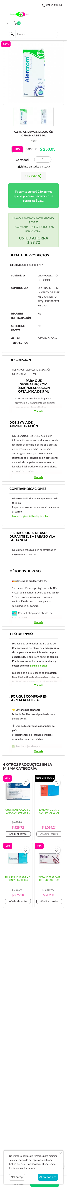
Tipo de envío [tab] (21, 634)
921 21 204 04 (54, 5)
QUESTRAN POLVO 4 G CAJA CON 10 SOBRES (17, 811)
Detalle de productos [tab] (29, 255)
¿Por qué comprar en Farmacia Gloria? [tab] (28, 698)
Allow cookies (47, 1177)
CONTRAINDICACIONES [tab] (27, 489)
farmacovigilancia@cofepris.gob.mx (31, 516)
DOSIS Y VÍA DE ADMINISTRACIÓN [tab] (23, 424)
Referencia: (16, 265)
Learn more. (30, 1168)
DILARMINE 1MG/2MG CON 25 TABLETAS (17, 878)
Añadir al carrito (18, 834)
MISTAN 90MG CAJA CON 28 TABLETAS (49, 878)
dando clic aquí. (38, 666)
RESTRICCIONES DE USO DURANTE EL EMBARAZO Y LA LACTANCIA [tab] (32, 537)
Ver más (38, 411)
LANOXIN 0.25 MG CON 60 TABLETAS (49, 811)
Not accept (17, 1177)
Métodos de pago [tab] (25, 571)
